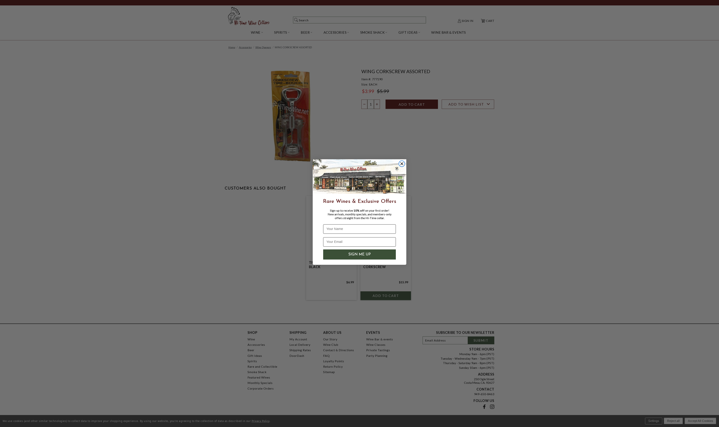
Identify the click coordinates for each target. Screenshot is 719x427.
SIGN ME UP (359, 254)
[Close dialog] (402, 164)
